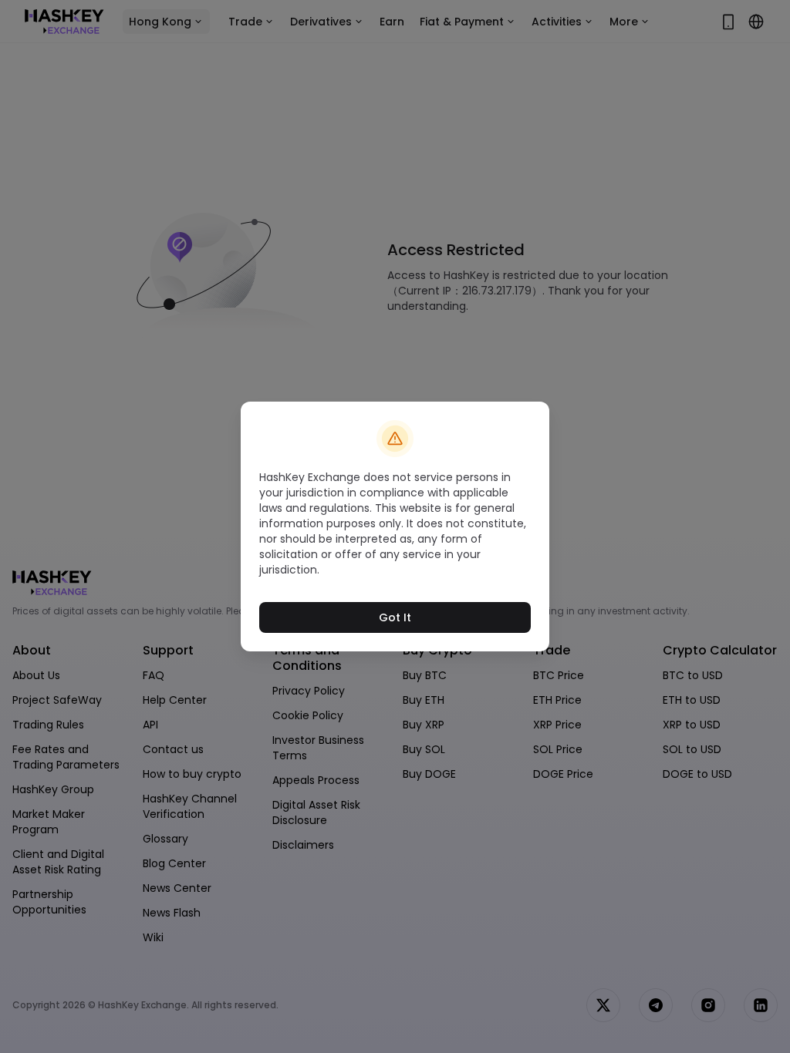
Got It (395, 617)
